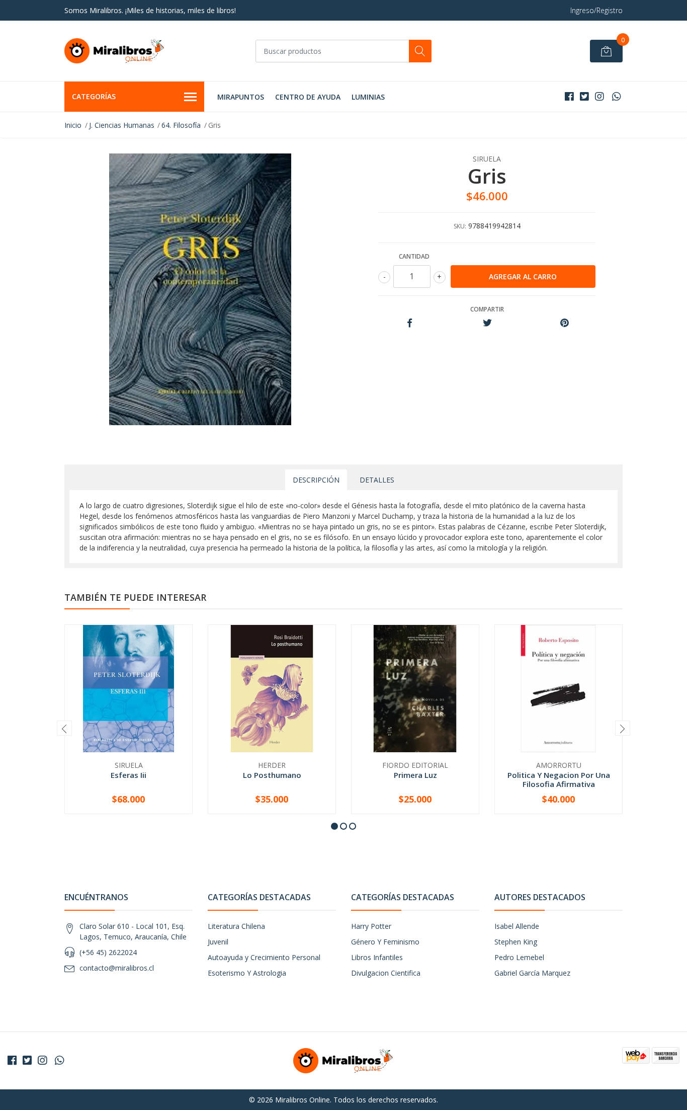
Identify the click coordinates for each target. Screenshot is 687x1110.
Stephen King (515, 941)
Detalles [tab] (377, 480)
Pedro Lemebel (519, 957)
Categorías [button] (94, 96)
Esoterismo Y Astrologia (247, 973)
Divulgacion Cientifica (385, 973)
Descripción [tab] (316, 480)
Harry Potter (371, 926)
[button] (334, 826)
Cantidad (414, 256)
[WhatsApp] (616, 96)
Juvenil (218, 941)
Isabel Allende (516, 926)
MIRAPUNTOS (240, 97)
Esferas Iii (128, 775)
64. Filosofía (181, 125)
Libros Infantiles (377, 957)
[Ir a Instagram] (599, 96)
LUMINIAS (368, 97)
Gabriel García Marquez (532, 973)
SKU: (460, 226)
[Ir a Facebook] (569, 96)
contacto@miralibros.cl (116, 968)
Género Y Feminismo (385, 941)
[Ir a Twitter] (584, 96)
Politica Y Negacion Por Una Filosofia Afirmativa (558, 779)
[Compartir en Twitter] (487, 323)
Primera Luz (415, 775)
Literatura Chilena (236, 926)
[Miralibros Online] (114, 51)
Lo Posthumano (272, 775)
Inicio (72, 125)
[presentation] (64, 728)
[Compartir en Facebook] (409, 323)
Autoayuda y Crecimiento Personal (264, 957)
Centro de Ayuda (307, 97)
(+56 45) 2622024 (108, 952)
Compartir (487, 309)
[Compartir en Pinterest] (564, 323)
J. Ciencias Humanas (121, 125)
